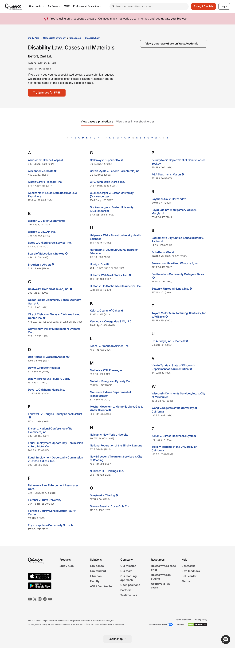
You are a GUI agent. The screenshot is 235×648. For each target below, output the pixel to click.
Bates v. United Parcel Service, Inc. (49, 242)
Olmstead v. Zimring (102, 495)
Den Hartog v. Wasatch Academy (48, 356)
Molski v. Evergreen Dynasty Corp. (111, 381)
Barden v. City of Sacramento (46, 220)
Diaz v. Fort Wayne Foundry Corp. (49, 378)
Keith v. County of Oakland (106, 310)
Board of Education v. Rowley (46, 253)
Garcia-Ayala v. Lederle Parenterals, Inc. (115, 171)
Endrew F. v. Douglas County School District (55, 414)
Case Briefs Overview (54, 37)
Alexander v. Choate (40, 171)
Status (185, 581)
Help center (188, 576)
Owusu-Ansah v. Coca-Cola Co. (109, 506)
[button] (47, 93)
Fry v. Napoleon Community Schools (50, 525)
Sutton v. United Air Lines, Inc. (170, 288)
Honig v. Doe (98, 264)
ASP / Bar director (101, 586)
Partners (126, 590)
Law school (97, 566)
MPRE (67, 6)
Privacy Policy (201, 619)
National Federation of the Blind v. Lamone (116, 445)
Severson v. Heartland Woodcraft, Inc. (175, 263)
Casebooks (75, 37)
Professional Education (86, 6)
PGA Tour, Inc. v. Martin (166, 174)
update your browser (174, 18)
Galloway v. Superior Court (106, 160)
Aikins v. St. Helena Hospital (45, 160)
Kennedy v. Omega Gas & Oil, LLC (111, 321)
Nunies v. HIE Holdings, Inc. (107, 471)
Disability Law (92, 37)
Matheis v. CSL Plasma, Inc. (107, 370)
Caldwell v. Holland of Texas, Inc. (48, 289)
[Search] (113, 6)
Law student (98, 571)
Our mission (128, 566)
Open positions (130, 585)
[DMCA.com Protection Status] (197, 624)
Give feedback (190, 571)
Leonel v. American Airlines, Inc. (109, 346)
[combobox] (149, 6)
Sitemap (180, 624)
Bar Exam (52, 6)
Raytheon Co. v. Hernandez (169, 199)
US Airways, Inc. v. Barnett (168, 341)
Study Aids (35, 6)
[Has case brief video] (55, 171)
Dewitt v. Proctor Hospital (44, 367)
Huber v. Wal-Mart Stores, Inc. (109, 275)
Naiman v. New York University (109, 434)
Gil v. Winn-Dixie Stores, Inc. (107, 181)
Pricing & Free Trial (203, 6)
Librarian (96, 576)
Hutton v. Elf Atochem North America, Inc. (116, 286)
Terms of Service (183, 619)
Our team (126, 571)
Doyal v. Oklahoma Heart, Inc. (46, 389)
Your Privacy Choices (158, 624)
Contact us (188, 566)
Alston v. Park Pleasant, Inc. (45, 181)
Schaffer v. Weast (163, 252)
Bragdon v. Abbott (39, 264)
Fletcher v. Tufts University (44, 500)
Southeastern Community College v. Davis (178, 274)
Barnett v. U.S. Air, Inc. (42, 231)
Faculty (95, 581)
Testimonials (128, 595)
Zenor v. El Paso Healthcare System (174, 435)
